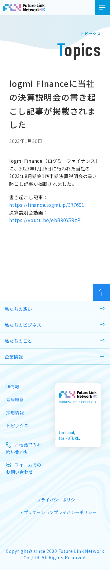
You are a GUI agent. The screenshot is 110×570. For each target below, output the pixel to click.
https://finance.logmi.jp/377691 (46, 205)
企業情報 (14, 356)
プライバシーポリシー (58, 500)
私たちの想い (18, 309)
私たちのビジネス (23, 325)
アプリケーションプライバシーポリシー (58, 512)
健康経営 (15, 399)
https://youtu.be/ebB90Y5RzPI (45, 220)
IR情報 (13, 386)
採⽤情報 (15, 412)
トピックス (17, 426)
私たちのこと (18, 340)
